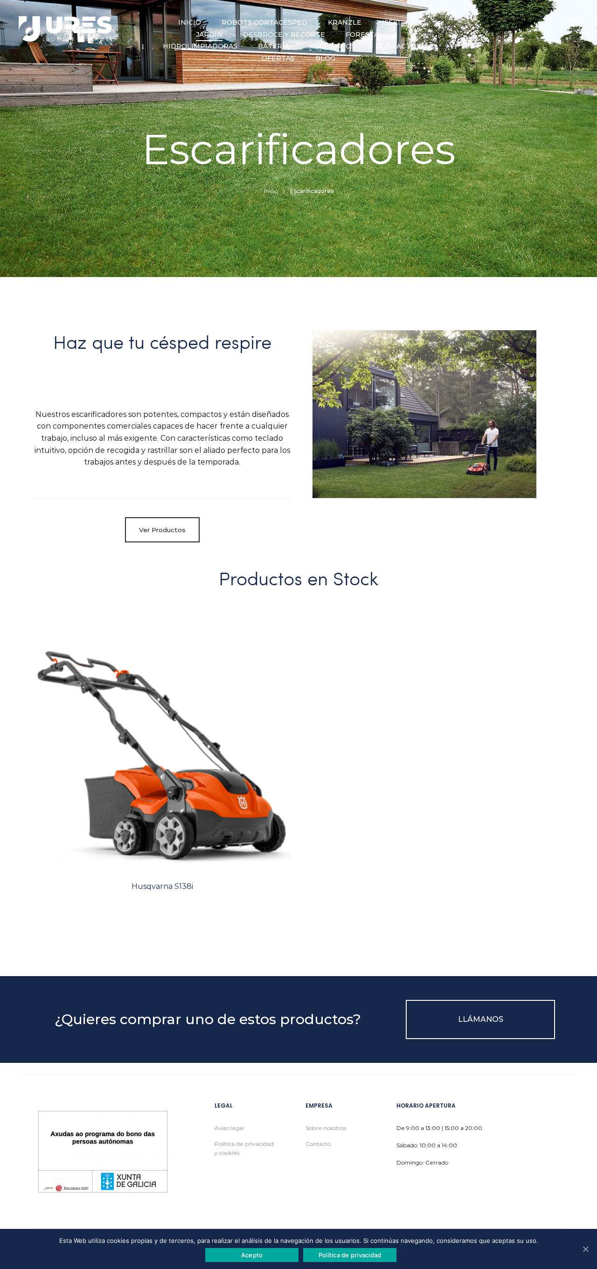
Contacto (396, 46)
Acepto (252, 1255)
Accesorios (332, 46)
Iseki (391, 22)
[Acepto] (585, 1249)
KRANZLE (344, 22)
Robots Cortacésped (264, 22)
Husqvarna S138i (162, 886)
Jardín (209, 34)
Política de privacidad (350, 1255)
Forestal (364, 34)
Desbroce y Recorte (284, 34)
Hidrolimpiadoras (200, 46)
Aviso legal (229, 1127)
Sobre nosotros (325, 1127)
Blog (325, 58)
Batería (273, 46)
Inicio (189, 22)
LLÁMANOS (480, 1019)
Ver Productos (162, 530)
